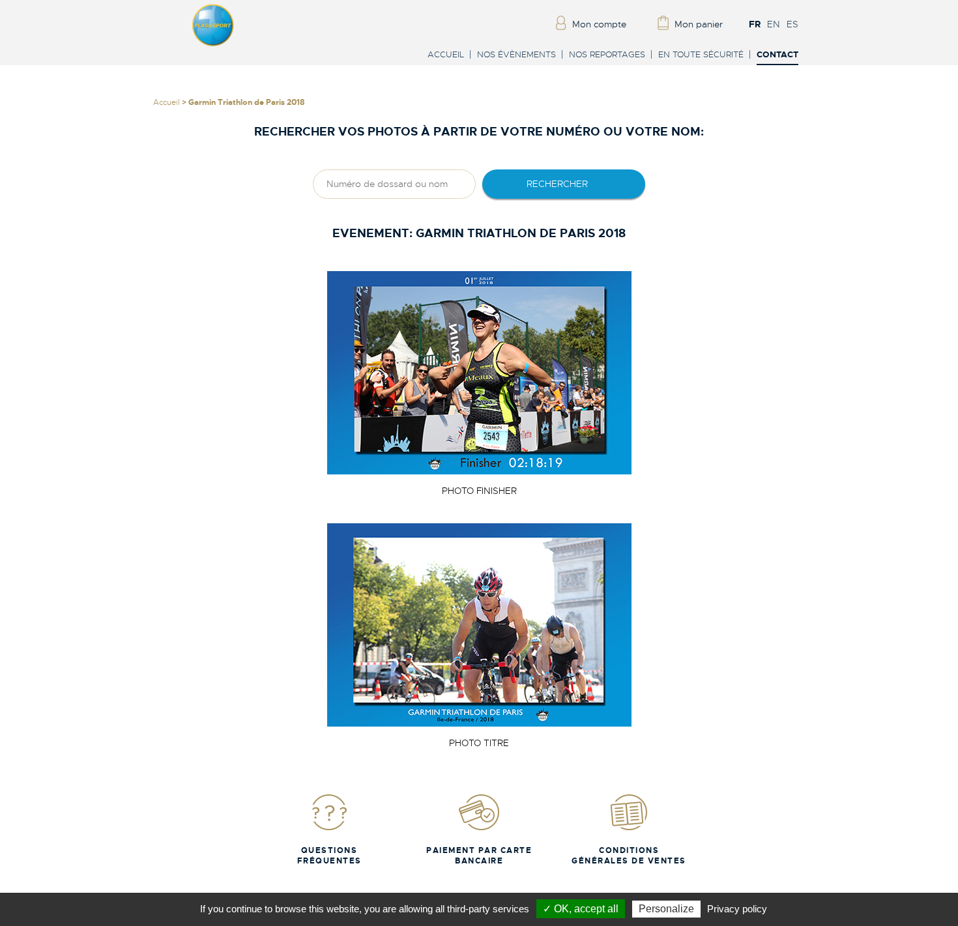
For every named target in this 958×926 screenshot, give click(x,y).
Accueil (446, 54)
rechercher (557, 184)
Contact (777, 55)
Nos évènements (516, 54)
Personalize (666, 908)
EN (773, 24)
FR (755, 24)
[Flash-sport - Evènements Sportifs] (213, 43)
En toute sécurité (701, 54)
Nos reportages (607, 54)
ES (792, 24)
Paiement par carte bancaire (479, 855)
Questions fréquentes (329, 855)
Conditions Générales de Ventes (629, 855)
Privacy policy (737, 908)
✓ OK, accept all (580, 908)
